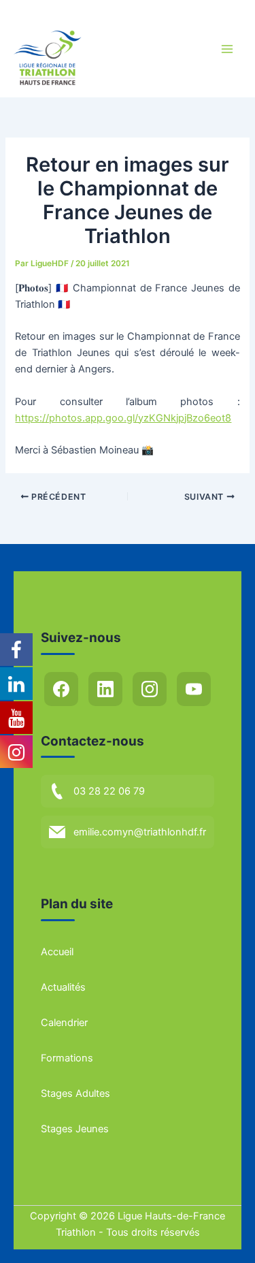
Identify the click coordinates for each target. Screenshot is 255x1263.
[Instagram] (150, 689)
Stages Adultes (75, 1093)
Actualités (63, 987)
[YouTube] (194, 689)
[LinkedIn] (105, 689)
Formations (67, 1058)
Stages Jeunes (75, 1129)
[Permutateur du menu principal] (227, 49)
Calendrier (64, 1023)
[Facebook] (61, 689)
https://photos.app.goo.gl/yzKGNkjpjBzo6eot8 (123, 418)
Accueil (57, 952)
